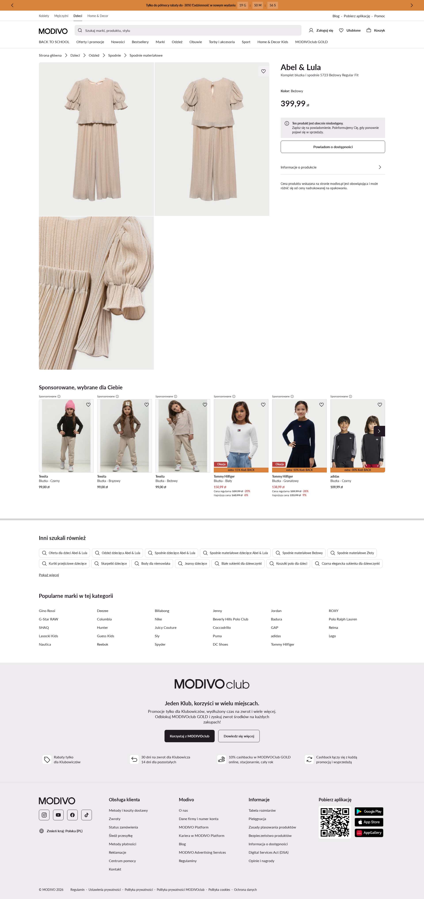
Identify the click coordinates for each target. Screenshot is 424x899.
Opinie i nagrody (282, 860)
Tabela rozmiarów (282, 810)
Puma (217, 636)
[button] (96, 139)
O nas (204, 810)
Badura (276, 619)
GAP (274, 627)
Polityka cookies (219, 889)
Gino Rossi (47, 610)
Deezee (102, 610)
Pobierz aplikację (359, 16)
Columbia (104, 619)
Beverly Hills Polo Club (230, 619)
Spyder (160, 644)
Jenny (217, 610)
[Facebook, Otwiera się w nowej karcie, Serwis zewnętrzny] (72, 815)
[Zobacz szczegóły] (380, 167)
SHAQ (44, 627)
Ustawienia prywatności (105, 889)
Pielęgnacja (278, 818)
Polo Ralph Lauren (343, 619)
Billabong (162, 610)
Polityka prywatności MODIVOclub (180, 889)
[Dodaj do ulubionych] (264, 71)
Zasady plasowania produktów (282, 827)
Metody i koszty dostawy (142, 810)
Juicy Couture (165, 627)
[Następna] (411, 5)
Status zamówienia (142, 827)
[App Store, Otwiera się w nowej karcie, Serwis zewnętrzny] (369, 822)
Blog (338, 16)
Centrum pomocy (142, 860)
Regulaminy (208, 860)
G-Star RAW (48, 619)
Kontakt (136, 869)
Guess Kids (105, 636)
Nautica (45, 644)
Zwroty (135, 818)
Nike (158, 619)
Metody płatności (142, 844)
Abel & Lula (301, 67)
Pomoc (379, 16)
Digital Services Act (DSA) (282, 852)
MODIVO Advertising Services (212, 852)
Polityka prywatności (139, 889)
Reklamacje (138, 852)
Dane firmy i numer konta (212, 818)
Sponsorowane (47, 396)
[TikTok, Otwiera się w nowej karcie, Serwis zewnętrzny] (86, 815)
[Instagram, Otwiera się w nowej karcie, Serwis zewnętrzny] (44, 815)
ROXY (333, 610)
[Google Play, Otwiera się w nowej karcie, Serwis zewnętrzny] (369, 811)
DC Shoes (220, 644)
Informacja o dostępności (282, 844)
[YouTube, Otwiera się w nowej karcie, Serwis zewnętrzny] (58, 815)
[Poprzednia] (12, 5)
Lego (332, 636)
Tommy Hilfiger (282, 644)
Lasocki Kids (48, 636)
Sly (157, 636)
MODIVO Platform (212, 827)
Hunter (102, 627)
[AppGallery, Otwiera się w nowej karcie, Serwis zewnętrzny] (369, 832)
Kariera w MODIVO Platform (212, 835)
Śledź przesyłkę (141, 835)
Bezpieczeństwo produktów (282, 835)
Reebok (102, 644)
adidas (276, 636)
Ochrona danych (245, 889)
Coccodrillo (222, 627)
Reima (333, 627)
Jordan (276, 610)
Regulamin (77, 889)
